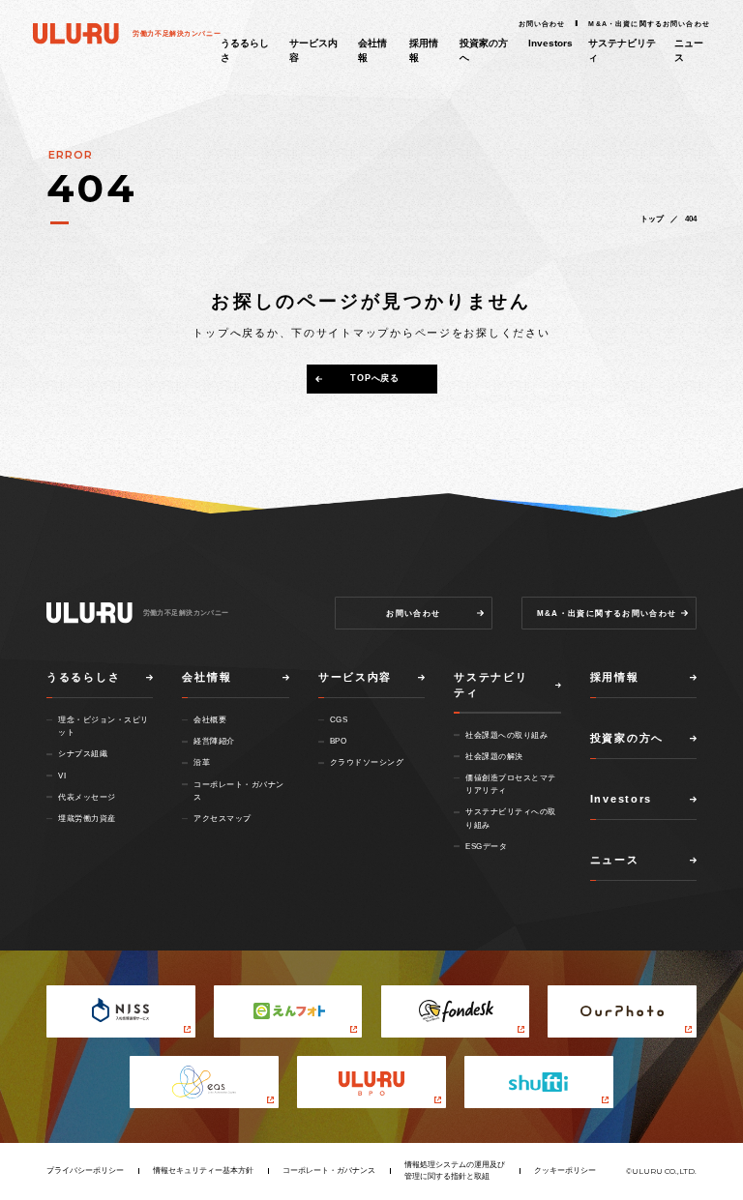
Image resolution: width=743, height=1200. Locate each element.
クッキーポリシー (565, 1170)
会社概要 (209, 719)
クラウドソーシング (367, 762)
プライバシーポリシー (85, 1170)
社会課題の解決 (494, 756)
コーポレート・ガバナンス (328, 1170)
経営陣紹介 (214, 741)
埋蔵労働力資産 (87, 818)
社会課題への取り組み (506, 735)
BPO (338, 741)
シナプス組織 (82, 753)
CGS (339, 719)
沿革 (201, 762)
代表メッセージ (87, 797)
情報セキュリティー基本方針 (203, 1170)
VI (62, 775)
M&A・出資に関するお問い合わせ (648, 23)
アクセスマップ (222, 818)
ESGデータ (486, 846)
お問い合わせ (542, 23)
